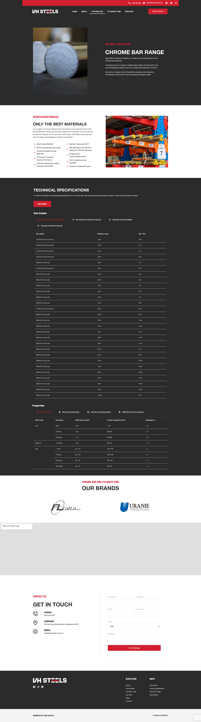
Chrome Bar (97, 11)
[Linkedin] (171, 3)
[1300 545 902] (129, 3)
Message (111, 634)
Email (47, 630)
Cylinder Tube (114, 11)
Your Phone (139, 609)
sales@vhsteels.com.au (154, 3)
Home (74, 11)
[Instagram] (176, 3)
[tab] (51, 220)
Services (129, 11)
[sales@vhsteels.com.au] (144, 3)
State (110, 621)
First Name (112, 597)
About (84, 11)
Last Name (139, 597)
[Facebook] (166, 3)
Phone (48, 612)
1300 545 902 (136, 3)
